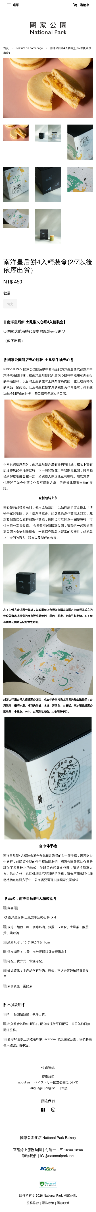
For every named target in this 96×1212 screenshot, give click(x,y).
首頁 (6, 48)
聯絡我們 (48, 1076)
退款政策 (63, 1202)
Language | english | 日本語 (48, 1088)
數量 (6, 293)
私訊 (60, 1039)
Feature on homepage (29, 48)
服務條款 (33, 1202)
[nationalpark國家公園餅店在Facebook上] (42, 1110)
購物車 (84, 4)
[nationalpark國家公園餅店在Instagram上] (53, 1110)
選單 (15, 4)
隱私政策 (48, 1202)
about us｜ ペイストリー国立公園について (48, 1082)
